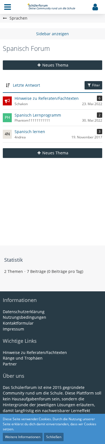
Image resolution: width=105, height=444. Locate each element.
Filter (95, 85)
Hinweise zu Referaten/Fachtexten (47, 98)
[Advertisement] (52, 201)
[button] (7, 7)
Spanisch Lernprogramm (38, 115)
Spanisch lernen (30, 131)
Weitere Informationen (22, 436)
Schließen (53, 436)
